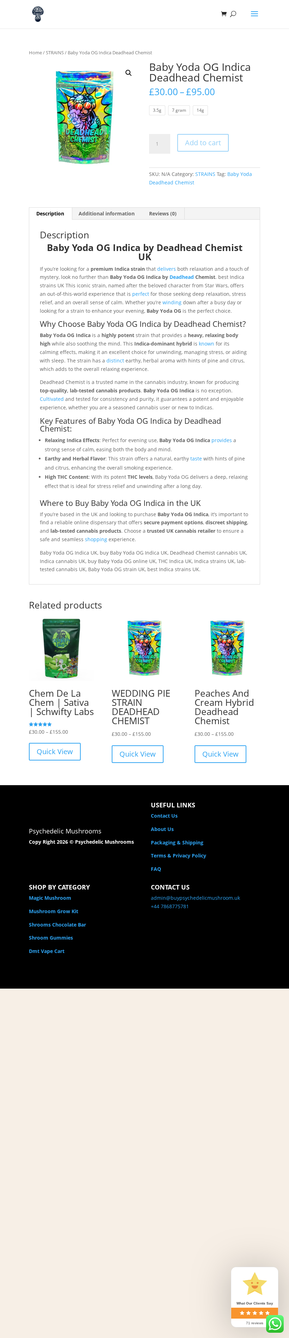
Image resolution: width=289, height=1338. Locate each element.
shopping (96, 539)
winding (172, 302)
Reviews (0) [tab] (163, 213)
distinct (115, 360)
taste (196, 458)
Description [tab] (50, 213)
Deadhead (182, 277)
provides (221, 440)
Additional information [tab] (107, 213)
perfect (140, 294)
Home (35, 52)
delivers (166, 268)
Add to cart (203, 142)
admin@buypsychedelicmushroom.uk (195, 897)
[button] (128, 73)
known (206, 343)
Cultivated (52, 399)
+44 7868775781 (170, 906)
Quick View (55, 751)
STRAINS (55, 52)
